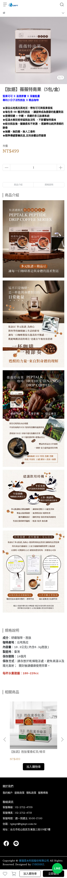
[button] (62, 739)
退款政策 (19, 792)
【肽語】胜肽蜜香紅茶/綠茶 (27, 751)
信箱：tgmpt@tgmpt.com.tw (20, 823)
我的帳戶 (8, 792)
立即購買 (53, 873)
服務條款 (43, 792)
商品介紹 (18, 184)
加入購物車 (30, 873)
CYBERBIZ (38, 864)
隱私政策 (31, 792)
